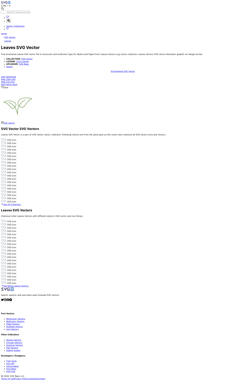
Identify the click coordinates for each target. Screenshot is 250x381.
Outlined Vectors (14, 326)
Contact (41, 378)
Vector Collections (15, 26)
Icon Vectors (12, 329)
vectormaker (12, 366)
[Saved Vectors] (7, 17)
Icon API (10, 363)
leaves (9, 66)
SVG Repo (24, 64)
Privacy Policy (21, 378)
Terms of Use (7, 378)
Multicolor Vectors (15, 321)
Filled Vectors (13, 324)
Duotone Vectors (14, 345)
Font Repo (11, 368)
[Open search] (8, 21)
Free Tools (11, 361)
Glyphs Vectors (13, 340)
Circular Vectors (14, 342)
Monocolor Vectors (15, 318)
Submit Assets (13, 350)
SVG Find (10, 371)
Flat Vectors (12, 347)
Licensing (32, 378)
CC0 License (22, 61)
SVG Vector (27, 59)
